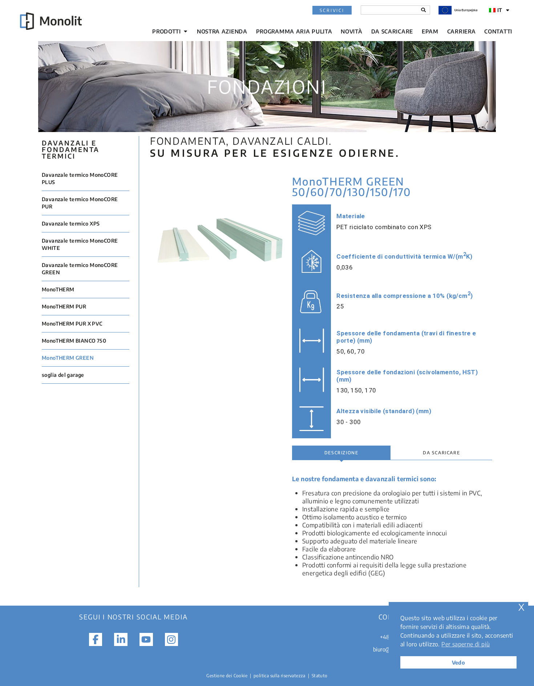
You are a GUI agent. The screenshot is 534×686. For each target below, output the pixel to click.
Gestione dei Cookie (226, 675)
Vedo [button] (458, 662)
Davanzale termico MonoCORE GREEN (80, 268)
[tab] (341, 453)
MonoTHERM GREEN (68, 358)
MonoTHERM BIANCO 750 (74, 341)
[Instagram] (171, 639)
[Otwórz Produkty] (185, 31)
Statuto (320, 675)
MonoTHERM (58, 289)
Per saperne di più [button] (465, 644)
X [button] (521, 607)
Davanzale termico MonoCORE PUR (80, 203)
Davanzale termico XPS (71, 223)
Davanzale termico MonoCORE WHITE (80, 244)
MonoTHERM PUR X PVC (72, 323)
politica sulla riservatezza (280, 675)
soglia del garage (63, 375)
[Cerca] (423, 10)
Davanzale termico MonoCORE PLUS (80, 178)
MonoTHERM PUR (64, 306)
